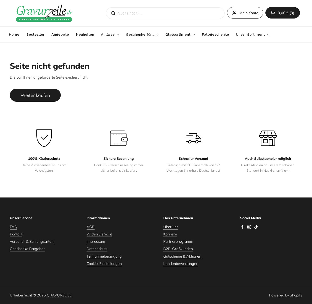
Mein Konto (248, 13)
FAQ (13, 226)
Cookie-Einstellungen (104, 263)
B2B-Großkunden (178, 248)
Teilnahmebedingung (104, 256)
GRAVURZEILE (59, 295)
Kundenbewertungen (180, 263)
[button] (282, 13)
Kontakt (16, 234)
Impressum (96, 241)
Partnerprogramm (178, 241)
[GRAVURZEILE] (44, 13)
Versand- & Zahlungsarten (31, 241)
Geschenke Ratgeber (27, 248)
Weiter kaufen (35, 95)
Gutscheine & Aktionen (182, 256)
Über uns (170, 226)
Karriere (170, 234)
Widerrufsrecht (99, 234)
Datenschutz (97, 248)
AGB (91, 226)
